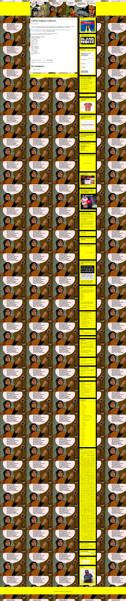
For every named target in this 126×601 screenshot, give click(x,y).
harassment (87, 488)
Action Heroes (91, 455)
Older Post (73, 75)
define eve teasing (84, 475)
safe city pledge (86, 518)
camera (92, 467)
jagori (82, 492)
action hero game (91, 453)
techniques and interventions (86, 531)
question (89, 511)
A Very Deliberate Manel (89, 452)
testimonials (87, 532)
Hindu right (89, 489)
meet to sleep (90, 499)
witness (87, 538)
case (81, 469)
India (83, 491)
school (93, 519)
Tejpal (82, 532)
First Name (83, 63)
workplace (84, 539)
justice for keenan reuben (88, 493)
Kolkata (82, 293)
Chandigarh (82, 299)
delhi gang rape (92, 475)
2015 (82, 404)
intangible (87, 491)
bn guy (91, 466)
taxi (94, 530)
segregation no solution (84, 520)
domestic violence (92, 478)
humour (93, 489)
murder (83, 504)
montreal (93, 502)
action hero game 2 (89, 454)
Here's (89, 305)
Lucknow (82, 298)
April (83, 414)
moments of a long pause (88, 502)
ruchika (94, 517)
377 (84, 452)
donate (83, 479)
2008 (82, 435)
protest (83, 510)
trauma (85, 534)
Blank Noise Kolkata (92, 463)
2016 (82, 403)
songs (81, 523)
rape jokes (90, 512)
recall (88, 513)
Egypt (93, 479)
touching (89, 533)
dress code (89, 479)
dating (81, 474)
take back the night (85, 530)
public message (91, 510)
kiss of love (85, 494)
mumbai (93, 503)
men (94, 500)
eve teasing (86, 480)
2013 (82, 428)
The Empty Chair (92, 532)
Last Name (83, 67)
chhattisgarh (93, 469)
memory (91, 500)
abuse (94, 452)
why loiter (83, 538)
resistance (87, 516)
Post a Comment (36, 69)
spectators (88, 523)
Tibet (82, 533)
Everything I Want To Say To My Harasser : (87, 221)
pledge (84, 509)
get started (89, 484)
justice (82, 493)
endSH (82, 480)
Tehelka (94, 531)
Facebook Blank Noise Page (85, 321)
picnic (81, 509)
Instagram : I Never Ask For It (85, 316)
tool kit (86, 533)
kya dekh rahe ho (91, 494)
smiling (92, 522)
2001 (82, 442)
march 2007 (85, 498)
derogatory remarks (91, 476)
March (83, 422)
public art (86, 510)
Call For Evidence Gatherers (86, 415)
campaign (82, 468)
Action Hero (37, 62)
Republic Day (93, 515)
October (83, 408)
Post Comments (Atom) (57, 79)
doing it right (86, 478)
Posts (83, 560)
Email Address (84, 59)
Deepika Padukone (90, 474)
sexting (94, 520)
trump (88, 534)
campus (86, 468)
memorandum (87, 500)
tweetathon (92, 534)
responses (87, 517)
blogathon (87, 466)
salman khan (89, 519)
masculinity (90, 498)
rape (81, 512)
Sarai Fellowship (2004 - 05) (85, 395)
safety (85, 519)
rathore (85, 513)
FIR (81, 241)
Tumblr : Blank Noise (84, 319)
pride (94, 509)
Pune (81, 511)
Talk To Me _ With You (85, 420)
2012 (82, 429)
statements (85, 524)
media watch (84, 499)
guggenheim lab (92, 486)
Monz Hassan (83, 503)
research (83, 516)
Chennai (82, 297)
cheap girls (88, 469)
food (81, 484)
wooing (91, 538)
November (84, 407)
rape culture (86, 512)
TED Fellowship (83, 387)
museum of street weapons (89, 504)
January (83, 425)
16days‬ (81, 452)
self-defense (89, 520)
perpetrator (91, 508)
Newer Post (34, 75)
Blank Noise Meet (84, 464)
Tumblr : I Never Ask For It (85, 314)
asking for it (43, 62)
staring (82, 524)
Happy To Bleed (82, 488)
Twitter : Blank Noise (84, 324)
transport (82, 534)
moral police (88, 503)
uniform (85, 535)
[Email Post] (44, 60)
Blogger (70, 591)
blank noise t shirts (92, 464)
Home (54, 75)
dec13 (85, 474)
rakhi (93, 511)
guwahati (82, 487)
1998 (82, 445)
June (83, 411)
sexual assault (84, 521)
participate (85, 508)
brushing (85, 467)
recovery (87, 514)
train (93, 533)
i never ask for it (50, 62)
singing (86, 522)
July (83, 410)
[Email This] (47, 60)
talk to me (91, 530)
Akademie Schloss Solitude (85, 390)
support (85, 529)
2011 (82, 431)
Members (82, 500)
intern (90, 491)
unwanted (89, 535)
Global (84, 485)
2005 (82, 439)
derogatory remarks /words (85, 477)
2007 (82, 436)
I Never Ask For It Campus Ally (85, 80)
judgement (93, 492)
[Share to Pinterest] (52, 60)
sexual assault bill (89, 521)
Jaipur (81, 300)
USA (93, 535)
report (92, 514)
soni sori (84, 523)
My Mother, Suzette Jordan (86, 419)
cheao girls (84, 469)
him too (86, 489)
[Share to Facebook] (51, 60)
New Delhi (82, 296)
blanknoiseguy (84, 465)
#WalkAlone (91, 451)
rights (90, 517)
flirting (92, 483)
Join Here (82, 138)
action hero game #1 (83, 454)
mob (89, 501)
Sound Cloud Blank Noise (84, 326)
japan (90, 492)
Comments (84, 562)
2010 (82, 432)
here (81, 355)
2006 (82, 438)
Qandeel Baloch (85, 511)
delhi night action (84, 476)
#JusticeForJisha (85, 451)
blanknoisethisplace (90, 465)
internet (93, 491)
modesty (92, 501)
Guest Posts (86, 486)
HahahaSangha (91, 487)
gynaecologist (85, 487)
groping (83, 486)
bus (89, 467)
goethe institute (89, 485)
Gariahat (85, 484)
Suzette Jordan (89, 529)
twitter (82, 535)
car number (92, 468)
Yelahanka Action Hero (89, 539)
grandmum (93, 485)
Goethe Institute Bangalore (85, 392)
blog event (82, 466)
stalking (92, 523)
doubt (85, 479)
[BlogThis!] (48, 60)
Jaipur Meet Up (86, 492)
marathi (81, 498)
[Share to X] (49, 60)
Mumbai (82, 294)
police (88, 509)
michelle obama (84, 501)
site (89, 522)
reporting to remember (85, 515)
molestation (82, 502)
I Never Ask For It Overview (85, 86)
